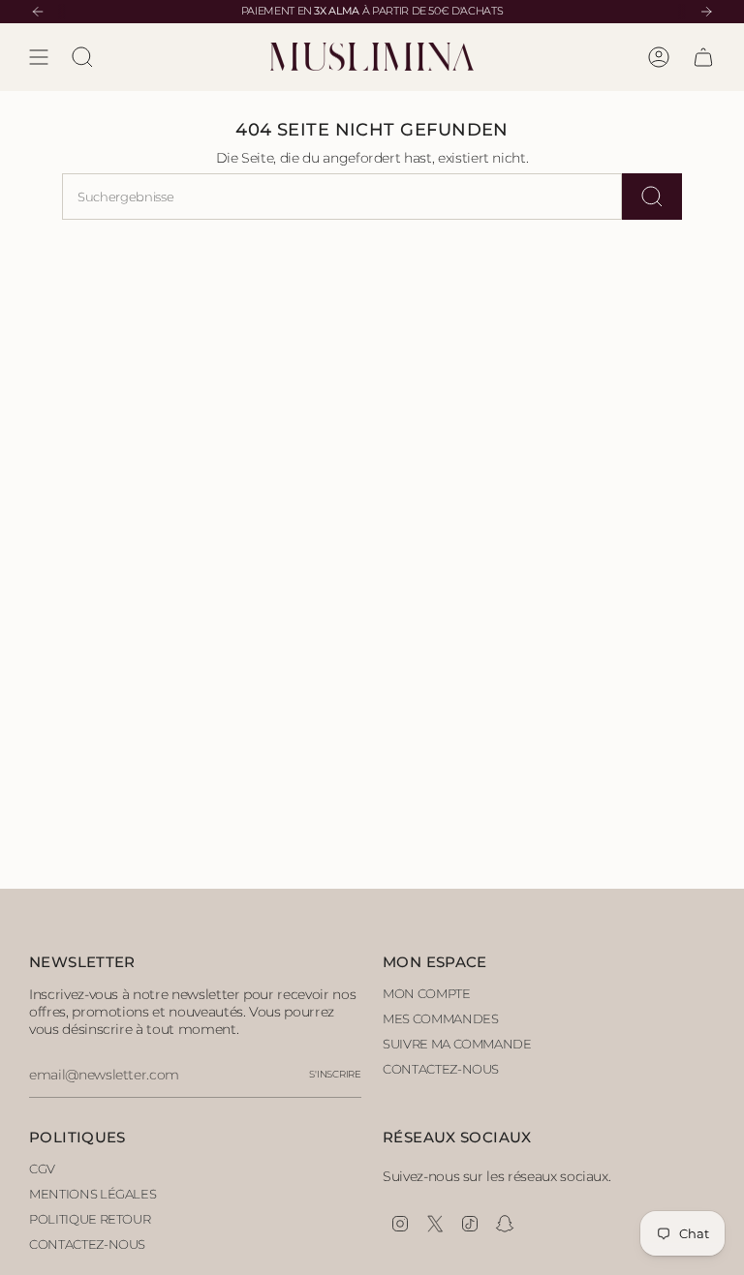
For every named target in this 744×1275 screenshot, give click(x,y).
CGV (42, 1168)
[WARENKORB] (703, 57)
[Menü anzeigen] (38, 57)
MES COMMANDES (440, 1018)
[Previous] (37, 11)
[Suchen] (652, 196)
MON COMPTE (427, 993)
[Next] (706, 11)
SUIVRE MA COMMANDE (457, 1043)
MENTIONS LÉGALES (92, 1193)
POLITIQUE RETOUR (89, 1219)
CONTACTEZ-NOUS (441, 1069)
